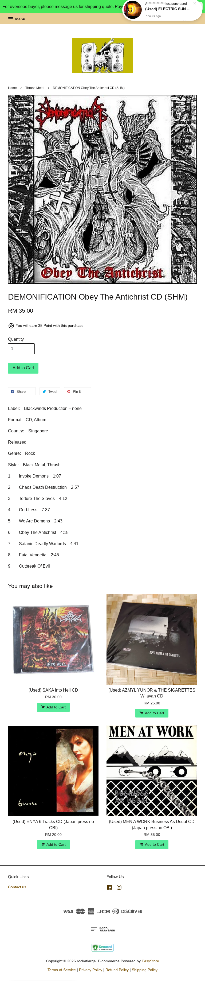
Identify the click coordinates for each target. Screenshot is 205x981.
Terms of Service (62, 970)
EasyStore (150, 961)
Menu (19, 19)
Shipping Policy (144, 970)
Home (12, 88)
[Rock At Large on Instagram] (119, 888)
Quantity (16, 339)
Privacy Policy (90, 970)
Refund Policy (117, 970)
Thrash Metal (34, 88)
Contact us (17, 887)
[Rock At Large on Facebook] (109, 888)
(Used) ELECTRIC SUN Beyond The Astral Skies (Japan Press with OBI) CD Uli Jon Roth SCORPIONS (168, 12)
